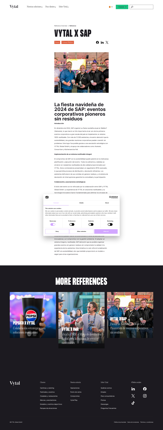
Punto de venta (75, 392)
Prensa (103, 400)
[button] (35, 7)
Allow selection (81, 231)
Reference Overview (60, 26)
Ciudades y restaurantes (48, 396)
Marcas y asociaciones (48, 400)
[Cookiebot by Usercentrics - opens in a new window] (110, 197)
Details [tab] (81, 203)
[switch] (72, 224)
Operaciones (74, 388)
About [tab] (107, 203)
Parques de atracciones (48, 408)
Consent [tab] (56, 203)
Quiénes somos (106, 388)
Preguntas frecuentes (108, 408)
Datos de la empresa (133, 422)
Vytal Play (73, 400)
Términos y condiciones (146, 422)
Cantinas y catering (47, 388)
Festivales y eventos (47, 392)
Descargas (104, 404)
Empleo (103, 392)
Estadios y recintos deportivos (51, 404)
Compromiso (75, 396)
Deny (57, 231)
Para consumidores (108, 396)
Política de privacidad (120, 422)
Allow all (105, 231)
